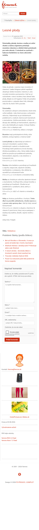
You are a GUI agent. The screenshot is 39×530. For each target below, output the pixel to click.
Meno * (7, 305)
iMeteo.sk (25, 417)
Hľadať (23, 13)
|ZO (24, 482)
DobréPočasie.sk (16, 417)
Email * (7, 312)
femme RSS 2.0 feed (9, 438)
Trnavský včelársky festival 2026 (16, 256)
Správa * (8, 282)
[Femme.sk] (11, 4)
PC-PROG (19, 482)
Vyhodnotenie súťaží (9, 427)
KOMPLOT (30, 482)
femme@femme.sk (14, 369)
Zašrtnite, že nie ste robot (13, 327)
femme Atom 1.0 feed (9, 440)
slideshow (12, 231)
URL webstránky (10, 320)
